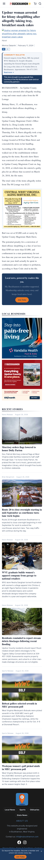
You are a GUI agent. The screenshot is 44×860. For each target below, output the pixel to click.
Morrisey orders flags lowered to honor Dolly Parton (19, 448)
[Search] (40, 3)
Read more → (9, 72)
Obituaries (34, 810)
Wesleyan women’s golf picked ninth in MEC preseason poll (21, 767)
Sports (22, 810)
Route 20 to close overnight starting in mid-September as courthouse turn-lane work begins (22, 513)
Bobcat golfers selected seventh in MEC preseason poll (19, 705)
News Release (7, 414)
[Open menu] (4, 3)
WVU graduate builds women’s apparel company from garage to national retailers (19, 575)
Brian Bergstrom (8, 477)
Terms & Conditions (24, 848)
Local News (10, 810)
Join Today (20, 857)
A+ (8, 49)
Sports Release (7, 671)
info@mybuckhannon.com (27, 836)
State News (22, 815)
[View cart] (35, 3)
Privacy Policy (9, 848)
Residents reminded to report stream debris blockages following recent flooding (21, 641)
